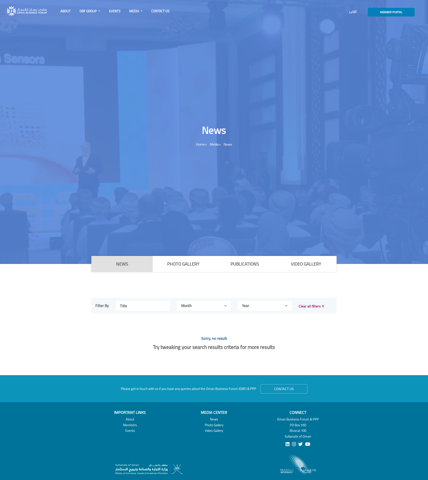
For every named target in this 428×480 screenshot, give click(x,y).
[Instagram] (294, 444)
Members (130, 425)
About (65, 11)
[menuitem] (65, 11)
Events (114, 11)
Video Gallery (306, 264)
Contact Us (160, 11)
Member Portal (391, 12)
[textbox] (186, 306)
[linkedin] (288, 444)
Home (200, 144)
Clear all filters (310, 306)
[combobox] (204, 306)
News (122, 264)
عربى (353, 11)
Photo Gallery (183, 264)
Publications (244, 264)
